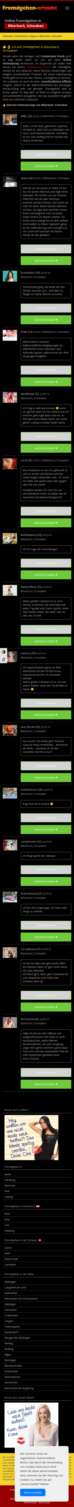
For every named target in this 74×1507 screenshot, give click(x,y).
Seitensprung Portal (39, 67)
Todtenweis (11, 1315)
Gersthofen (11, 1382)
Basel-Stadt (11, 1259)
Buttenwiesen (12, 1377)
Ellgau (7, 1354)
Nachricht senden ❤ (46, 166)
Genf (7, 1253)
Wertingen (10, 1360)
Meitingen (10, 1282)
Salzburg (9, 1230)
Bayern (33, 36)
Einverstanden (33, 1492)
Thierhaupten (12, 1326)
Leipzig (8, 1196)
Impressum (44, 1502)
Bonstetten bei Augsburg (18, 1388)
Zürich (8, 1247)
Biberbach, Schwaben (56, 116)
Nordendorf (11, 1332)
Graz (7, 1219)
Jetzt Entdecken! (46, 154)
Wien (7, 1214)
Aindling (8, 1349)
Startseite (8, 36)
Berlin (7, 1174)
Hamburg (9, 1180)
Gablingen (10, 1304)
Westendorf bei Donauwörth (21, 1298)
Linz (6, 1225)
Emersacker (11, 1371)
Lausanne (10, 1264)
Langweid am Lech (15, 1287)
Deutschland (21, 36)
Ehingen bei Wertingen (17, 1337)
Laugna (8, 1321)
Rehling (8, 1343)
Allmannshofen (13, 1365)
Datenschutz (30, 1502)
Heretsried (10, 1309)
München (9, 1185)
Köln (7, 1191)
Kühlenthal (10, 1293)
